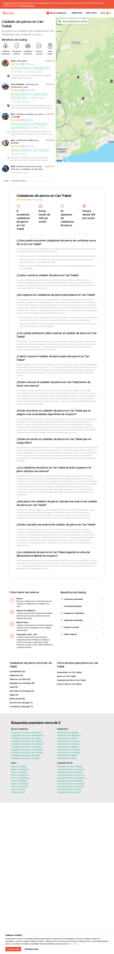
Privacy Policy (73, 944)
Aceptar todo (13, 949)
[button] (83, 599)
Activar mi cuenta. (27, 5)
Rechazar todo (31, 949)
